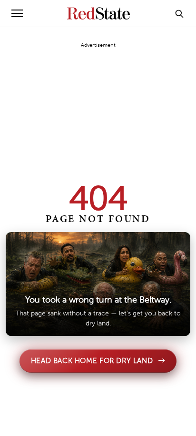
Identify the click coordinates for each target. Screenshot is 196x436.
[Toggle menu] (17, 13)
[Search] (179, 13)
